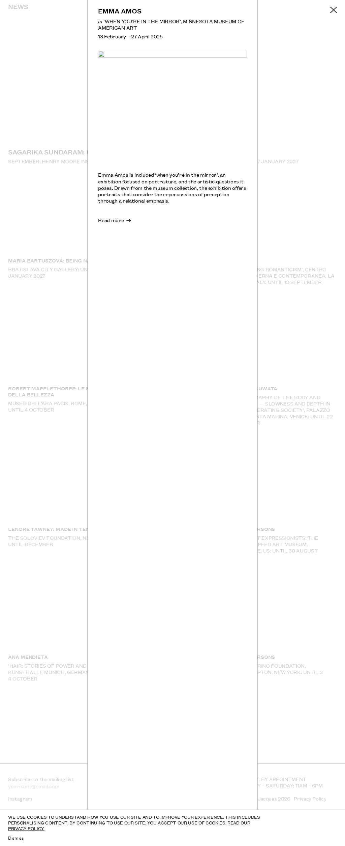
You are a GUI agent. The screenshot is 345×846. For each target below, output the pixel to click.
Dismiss (16, 837)
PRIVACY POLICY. (26, 828)
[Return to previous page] (333, 10)
